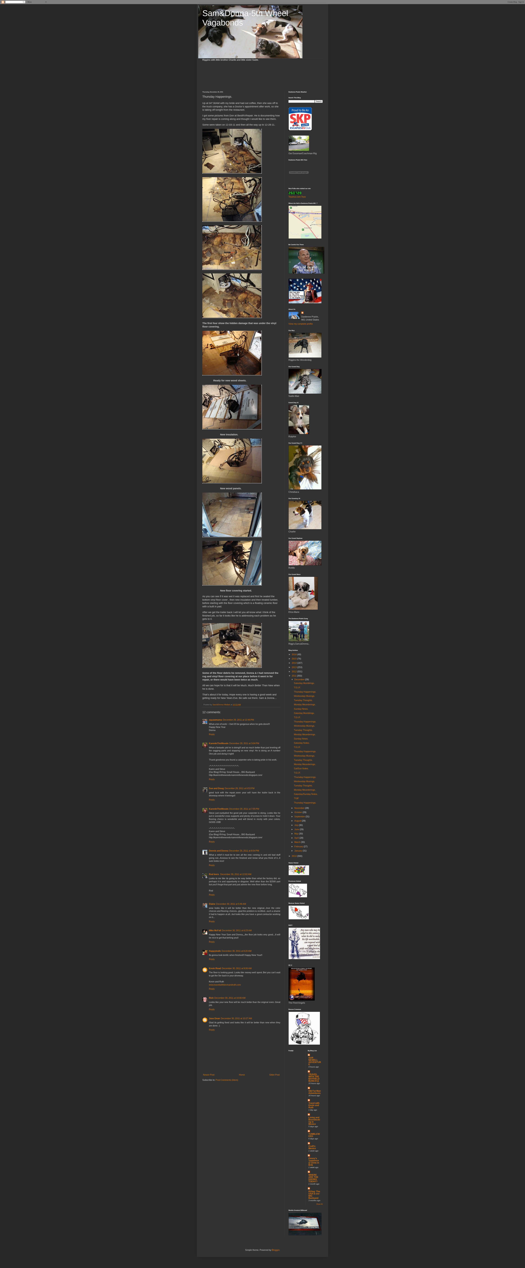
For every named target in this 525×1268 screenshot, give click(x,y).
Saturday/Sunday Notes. (306, 794)
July (296, 825)
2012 (294, 671)
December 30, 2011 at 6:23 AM (237, 930)
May (296, 833)
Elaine (212, 904)
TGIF (296, 798)
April (296, 838)
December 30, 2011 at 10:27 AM (236, 1018)
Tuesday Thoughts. (303, 700)
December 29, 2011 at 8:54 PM (244, 851)
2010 (294, 856)
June (297, 829)
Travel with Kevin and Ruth (314, 1105)
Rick (211, 998)
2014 (294, 663)
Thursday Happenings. (305, 692)
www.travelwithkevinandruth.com (225, 985)
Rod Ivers (214, 874)
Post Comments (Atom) (227, 1080)
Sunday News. (301, 709)
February (299, 846)
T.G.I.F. (297, 687)
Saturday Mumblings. (304, 683)
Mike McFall (215, 930)
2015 (294, 659)
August (298, 821)
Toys (303, 197)
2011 (294, 676)
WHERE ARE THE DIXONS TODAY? (313, 1178)
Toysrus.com (294, 197)
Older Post (274, 1075)
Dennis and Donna (218, 851)
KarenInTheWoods (218, 743)
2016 (294, 654)
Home (242, 1075)
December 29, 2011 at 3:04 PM (244, 743)
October (298, 812)
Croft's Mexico (312, 1147)
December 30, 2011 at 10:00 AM (229, 998)
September (300, 816)
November (299, 808)
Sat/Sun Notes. (301, 768)
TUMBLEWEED (314, 1135)
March (297, 842)
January (298, 851)
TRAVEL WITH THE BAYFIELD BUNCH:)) (314, 1077)
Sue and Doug (216, 788)
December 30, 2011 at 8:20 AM (236, 951)
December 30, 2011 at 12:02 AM (235, 874)
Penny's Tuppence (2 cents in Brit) (313, 1161)
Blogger (275, 1250)
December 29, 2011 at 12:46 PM (238, 720)
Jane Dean (214, 1018)
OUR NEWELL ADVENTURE (314, 1061)
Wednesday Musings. (304, 696)
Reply (212, 734)
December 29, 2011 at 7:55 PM (244, 809)
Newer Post (208, 1075)
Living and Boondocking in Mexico (314, 1120)
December (299, 679)
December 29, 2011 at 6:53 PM (239, 788)
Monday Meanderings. (305, 704)
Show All (319, 1204)
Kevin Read (215, 968)
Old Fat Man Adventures (314, 1092)
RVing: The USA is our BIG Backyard (314, 1194)
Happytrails (215, 951)
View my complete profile (300, 324)
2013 (294, 667)
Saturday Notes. (302, 743)
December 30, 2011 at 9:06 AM (237, 968)
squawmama (215, 720)
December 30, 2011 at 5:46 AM (231, 904)
